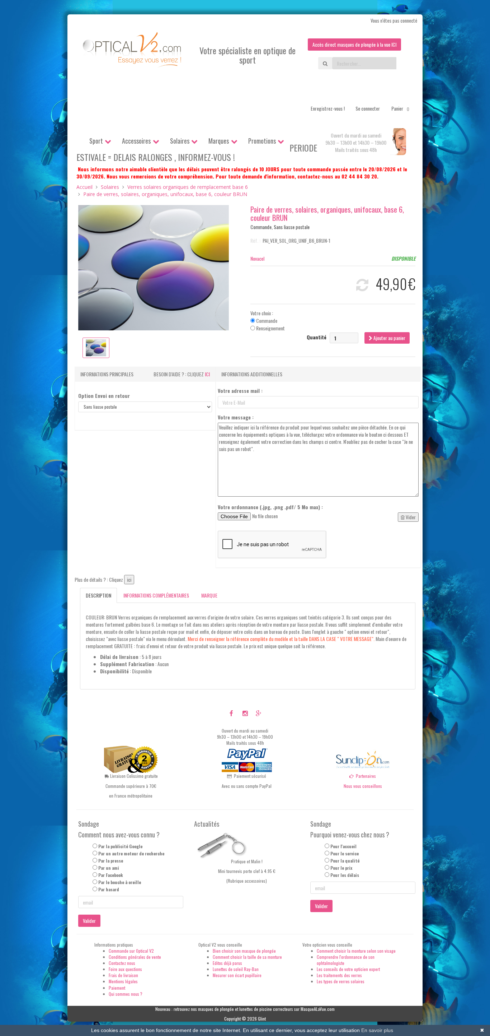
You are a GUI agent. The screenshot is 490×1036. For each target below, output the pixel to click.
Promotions (262, 140)
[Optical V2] (132, 52)
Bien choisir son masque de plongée (244, 951)
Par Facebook (110, 875)
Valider (89, 920)
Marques (218, 140)
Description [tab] (98, 595)
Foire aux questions (125, 969)
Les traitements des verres (339, 975)
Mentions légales (123, 981)
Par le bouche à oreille (119, 882)
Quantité (316, 337)
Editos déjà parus (227, 963)
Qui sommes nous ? (125, 994)
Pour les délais (344, 875)
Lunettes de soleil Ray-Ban (236, 969)
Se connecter (367, 108)
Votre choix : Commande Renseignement (267, 321)
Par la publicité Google (120, 846)
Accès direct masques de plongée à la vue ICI (354, 44)
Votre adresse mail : (240, 390)
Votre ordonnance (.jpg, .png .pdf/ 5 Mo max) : (270, 507)
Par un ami (108, 868)
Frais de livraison (123, 975)
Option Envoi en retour (104, 395)
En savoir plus (377, 1030)
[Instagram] (245, 712)
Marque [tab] (209, 595)
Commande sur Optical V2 (131, 951)
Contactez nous (122, 963)
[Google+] (258, 712)
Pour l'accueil (343, 846)
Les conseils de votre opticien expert (348, 969)
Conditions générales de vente (135, 957)
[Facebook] (231, 712)
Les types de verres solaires (340, 981)
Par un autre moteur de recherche (131, 853)
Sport (96, 140)
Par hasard (108, 889)
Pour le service (344, 853)
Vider (410, 517)
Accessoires (136, 140)
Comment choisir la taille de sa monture (247, 957)
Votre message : (236, 417)
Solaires (179, 140)
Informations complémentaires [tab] (156, 595)
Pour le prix (341, 868)
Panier (400, 108)
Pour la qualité (344, 861)
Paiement (117, 988)
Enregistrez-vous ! (328, 108)
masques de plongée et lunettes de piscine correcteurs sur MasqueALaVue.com (266, 1009)
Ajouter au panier (388, 338)
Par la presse (110, 861)
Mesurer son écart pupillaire (237, 975)
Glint (262, 1019)
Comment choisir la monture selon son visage (356, 951)
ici (207, 374)
